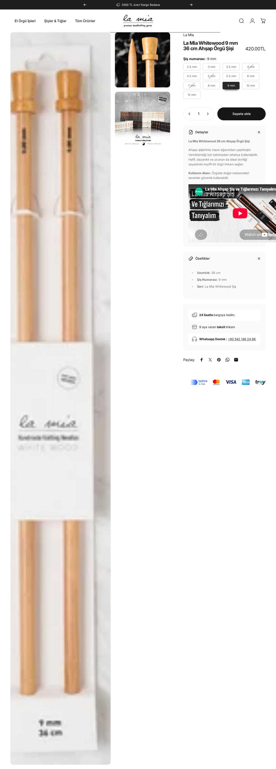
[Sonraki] (191, 4)
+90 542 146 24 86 (242, 339)
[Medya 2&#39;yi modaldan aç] (142, 59)
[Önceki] (85, 4)
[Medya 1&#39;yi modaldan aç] (60, 398)
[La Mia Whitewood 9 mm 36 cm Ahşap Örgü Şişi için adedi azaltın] (188, 114)
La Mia (188, 35)
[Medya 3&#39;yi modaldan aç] (142, 119)
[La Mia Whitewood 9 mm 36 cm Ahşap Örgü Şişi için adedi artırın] (209, 114)
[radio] (191, 67)
